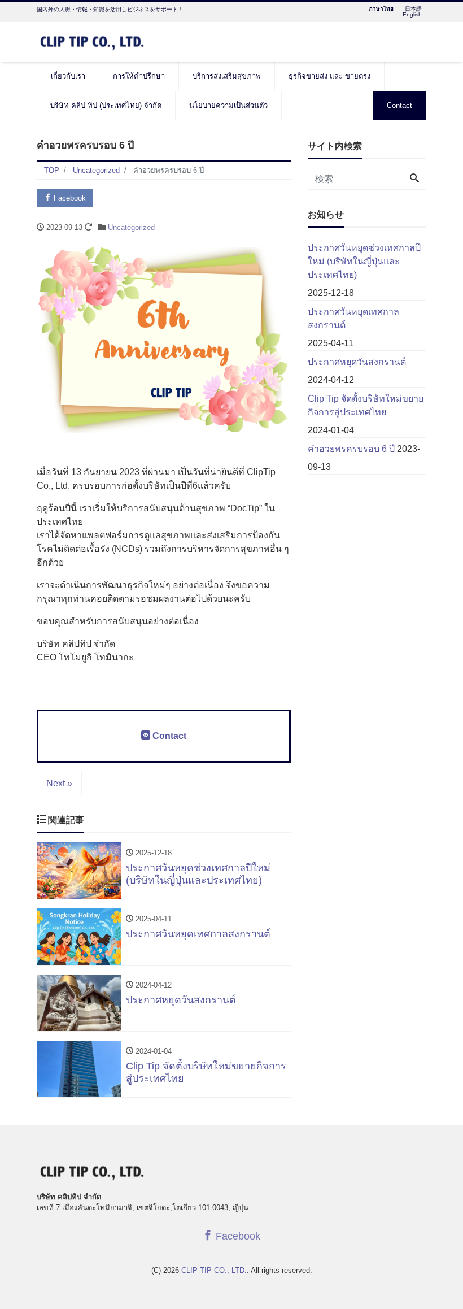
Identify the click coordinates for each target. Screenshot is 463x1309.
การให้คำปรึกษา (139, 76)
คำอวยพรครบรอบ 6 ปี (351, 449)
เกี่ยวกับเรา (68, 76)
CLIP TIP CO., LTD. (214, 1270)
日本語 (413, 9)
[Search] (414, 179)
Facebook (68, 198)
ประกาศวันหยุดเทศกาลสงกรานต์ (353, 318)
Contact (399, 105)
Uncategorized (131, 227)
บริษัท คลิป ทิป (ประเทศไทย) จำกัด (105, 105)
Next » (59, 783)
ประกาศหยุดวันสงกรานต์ (357, 362)
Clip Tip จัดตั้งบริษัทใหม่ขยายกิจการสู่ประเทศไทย (365, 405)
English (412, 15)
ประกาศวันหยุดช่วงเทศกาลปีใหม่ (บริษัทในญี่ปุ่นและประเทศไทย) (364, 261)
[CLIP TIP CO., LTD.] (92, 41)
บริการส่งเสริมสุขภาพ (227, 76)
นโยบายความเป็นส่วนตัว (228, 105)
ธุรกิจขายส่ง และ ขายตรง (329, 76)
